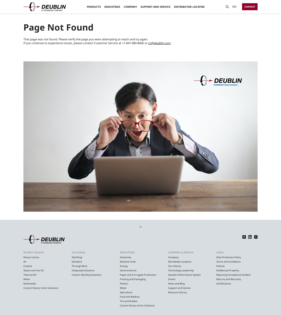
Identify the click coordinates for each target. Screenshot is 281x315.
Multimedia (29, 283)
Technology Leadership (181, 270)
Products (94, 6)
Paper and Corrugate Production (138, 274)
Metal (123, 288)
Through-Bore (79, 266)
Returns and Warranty (228, 279)
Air (24, 261)
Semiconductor (128, 270)
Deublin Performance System (184, 274)
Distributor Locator (189, 6)
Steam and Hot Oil (33, 270)
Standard (77, 261)
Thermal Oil (29, 274)
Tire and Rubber (129, 301)
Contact (249, 6)
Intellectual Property (227, 270)
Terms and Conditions (228, 261)
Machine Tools (128, 261)
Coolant (27, 266)
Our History (174, 266)
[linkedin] (250, 239)
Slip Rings (77, 257)
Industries (112, 6)
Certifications (223, 283)
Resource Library (177, 292)
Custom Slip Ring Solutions (86, 274)
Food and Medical (129, 296)
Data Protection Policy (228, 257)
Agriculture (126, 292)
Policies (220, 266)
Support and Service (155, 6)
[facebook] (244, 239)
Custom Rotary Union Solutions (40, 288)
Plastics (124, 283)
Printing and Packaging (133, 279)
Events (171, 279)
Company (130, 6)
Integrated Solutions (83, 270)
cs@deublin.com (159, 43)
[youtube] (256, 239)
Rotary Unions (31, 257)
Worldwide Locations (179, 261)
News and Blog (176, 283)
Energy (124, 266)
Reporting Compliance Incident (233, 274)
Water (26, 279)
